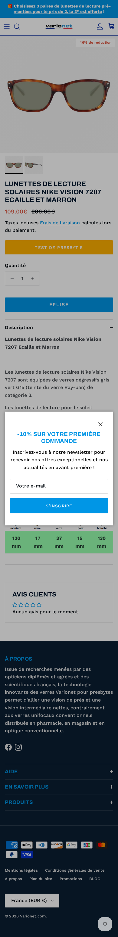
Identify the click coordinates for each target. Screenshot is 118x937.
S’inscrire (59, 505)
